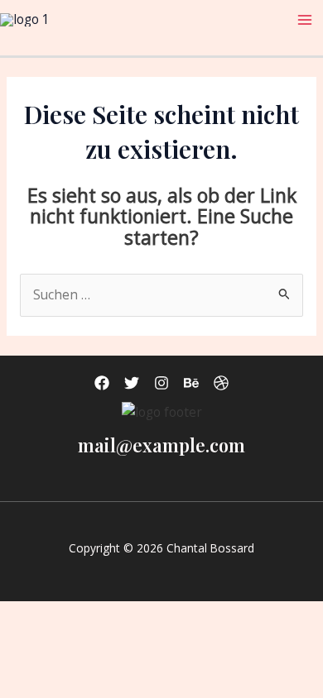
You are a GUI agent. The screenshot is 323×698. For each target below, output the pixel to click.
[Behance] (191, 382)
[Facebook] (101, 382)
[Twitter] (131, 382)
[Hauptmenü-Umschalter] (305, 19)
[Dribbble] (221, 382)
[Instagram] (161, 382)
